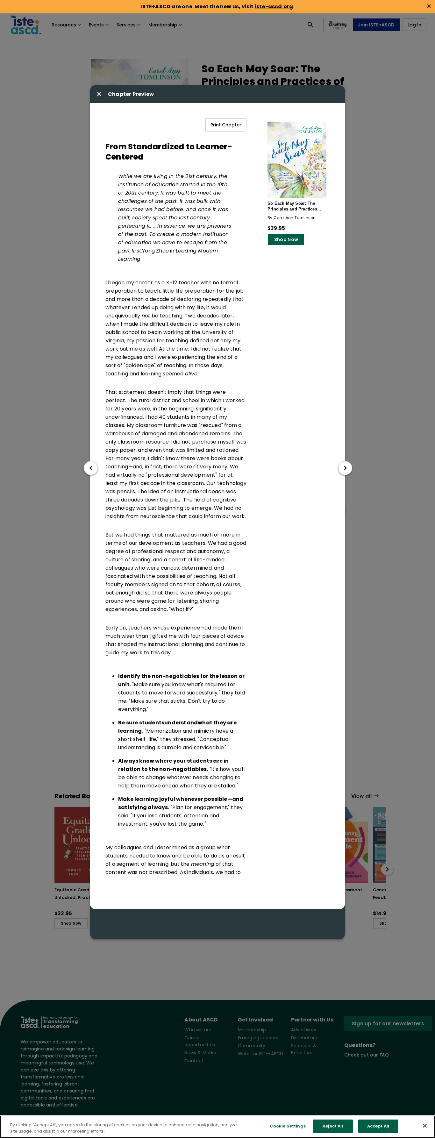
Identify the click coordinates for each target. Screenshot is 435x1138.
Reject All (333, 1126)
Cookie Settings (288, 1126)
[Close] (425, 1126)
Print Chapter (225, 125)
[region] (217, 1126)
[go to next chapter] (345, 468)
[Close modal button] (99, 94)
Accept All (378, 1126)
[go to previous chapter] (91, 468)
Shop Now (286, 239)
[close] (429, 6)
